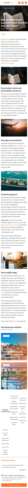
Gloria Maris (5, 447)
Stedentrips (6, 335)
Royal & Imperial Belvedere (5, 452)
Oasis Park (22, 417)
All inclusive (6, 365)
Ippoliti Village (5, 443)
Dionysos (5, 430)
